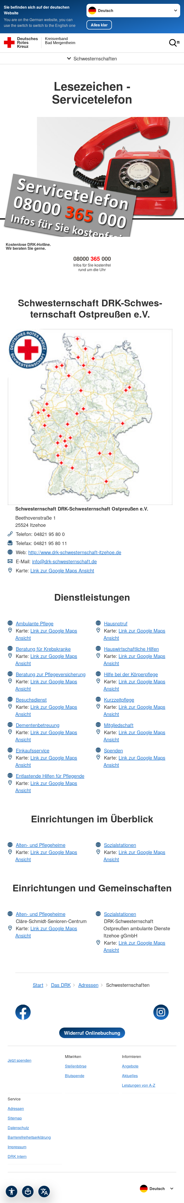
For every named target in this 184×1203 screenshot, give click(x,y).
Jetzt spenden (19, 1060)
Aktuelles (130, 1075)
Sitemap (15, 1118)
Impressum (17, 1147)
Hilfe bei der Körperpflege (131, 674)
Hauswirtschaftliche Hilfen (131, 648)
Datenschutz (18, 1127)
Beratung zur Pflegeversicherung (51, 674)
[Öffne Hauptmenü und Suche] (174, 43)
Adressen (16, 1108)
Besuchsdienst (31, 699)
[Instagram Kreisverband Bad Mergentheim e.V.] (161, 1012)
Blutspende (74, 1075)
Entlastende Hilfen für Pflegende (50, 775)
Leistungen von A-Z (138, 1085)
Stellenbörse (75, 1066)
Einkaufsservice (32, 750)
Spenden (113, 750)
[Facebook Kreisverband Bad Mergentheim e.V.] (23, 1012)
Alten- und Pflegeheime (40, 844)
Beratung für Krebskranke (43, 648)
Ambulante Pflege (34, 623)
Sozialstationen (120, 844)
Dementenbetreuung (37, 724)
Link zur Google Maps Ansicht (62, 570)
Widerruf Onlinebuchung (92, 1032)
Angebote (130, 1066)
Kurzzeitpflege (119, 699)
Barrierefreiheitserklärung (29, 1137)
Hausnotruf (115, 623)
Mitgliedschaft (118, 724)
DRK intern (17, 1156)
